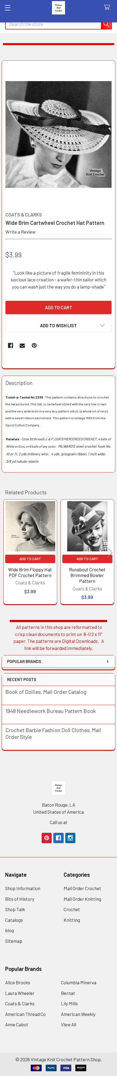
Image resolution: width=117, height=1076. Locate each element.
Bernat (68, 993)
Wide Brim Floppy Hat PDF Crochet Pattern (30, 572)
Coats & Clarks (20, 1003)
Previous (7, 552)
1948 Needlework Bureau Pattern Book (50, 711)
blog (9, 930)
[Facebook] (10, 345)
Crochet (72, 909)
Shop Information (22, 888)
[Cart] (108, 7)
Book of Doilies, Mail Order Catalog (46, 691)
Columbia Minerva (78, 982)
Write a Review (20, 231)
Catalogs (14, 920)
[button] (58, 325)
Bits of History (19, 899)
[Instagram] (70, 838)
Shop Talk (15, 909)
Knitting (72, 920)
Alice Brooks (17, 982)
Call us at (58, 822)
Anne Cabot (16, 1024)
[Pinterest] (34, 345)
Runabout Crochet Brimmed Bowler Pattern (87, 575)
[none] (58, 134)
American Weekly (78, 1014)
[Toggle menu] (7, 7)
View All (68, 1024)
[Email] (22, 345)
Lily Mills (69, 1003)
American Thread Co (25, 1014)
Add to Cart (30, 559)
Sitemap (13, 941)
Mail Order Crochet (82, 888)
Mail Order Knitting (82, 899)
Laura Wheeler (20, 993)
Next (109, 552)
